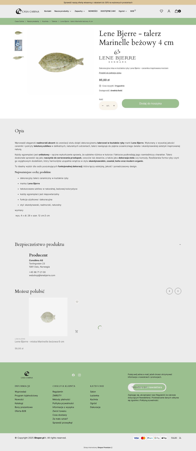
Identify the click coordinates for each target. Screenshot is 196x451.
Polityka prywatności (63, 403)
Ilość (101, 99)
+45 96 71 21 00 (37, 272)
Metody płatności (61, 399)
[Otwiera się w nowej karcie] (73, 375)
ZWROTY (57, 395)
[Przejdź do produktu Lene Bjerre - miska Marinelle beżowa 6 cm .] (48, 317)
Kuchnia (45, 21)
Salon (93, 391)
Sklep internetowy (97, 447)
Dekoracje (95, 407)
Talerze (54, 21)
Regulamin (58, 391)
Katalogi (19, 403)
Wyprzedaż (20, 391)
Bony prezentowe (24, 407)
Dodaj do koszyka (150, 103)
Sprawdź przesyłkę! (62, 422)
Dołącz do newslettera (149, 387)
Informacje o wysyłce (63, 407)
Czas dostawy (60, 415)
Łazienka (94, 395)
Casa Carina (19, 21)
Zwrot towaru (59, 411)
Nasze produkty (33, 21)
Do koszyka (76, 331)
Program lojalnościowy (26, 395)
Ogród (93, 403)
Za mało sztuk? (60, 418)
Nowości (19, 399)
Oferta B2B (20, 411)
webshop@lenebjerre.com (42, 275)
